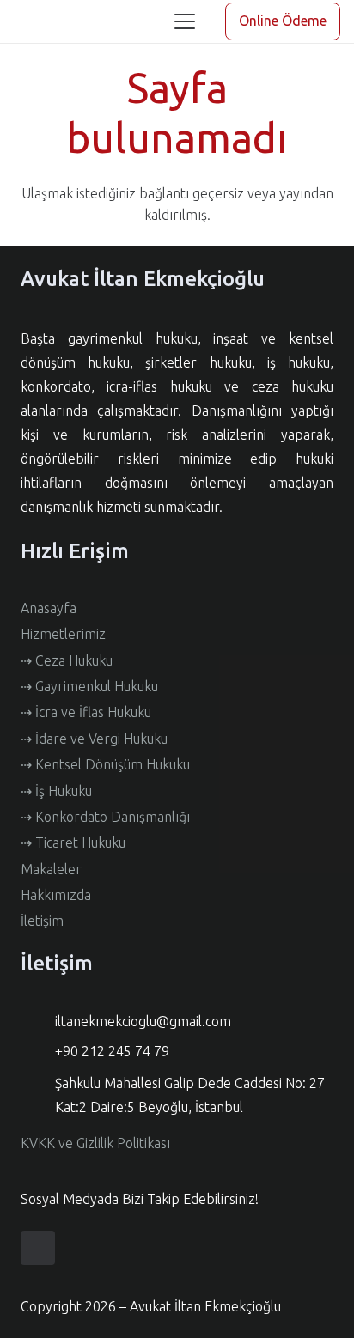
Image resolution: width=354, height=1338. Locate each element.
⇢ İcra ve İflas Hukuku (86, 712)
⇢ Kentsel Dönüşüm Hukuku (105, 764)
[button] (184, 21)
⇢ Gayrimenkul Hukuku (89, 686)
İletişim (42, 920)
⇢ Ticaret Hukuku (73, 842)
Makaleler (51, 869)
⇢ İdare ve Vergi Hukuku (94, 738)
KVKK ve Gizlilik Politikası (95, 1143)
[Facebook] (38, 1248)
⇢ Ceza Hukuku (67, 660)
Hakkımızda (56, 895)
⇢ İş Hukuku (56, 791)
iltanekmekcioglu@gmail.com (143, 1021)
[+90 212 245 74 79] (38, 1051)
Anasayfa (48, 608)
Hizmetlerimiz (63, 634)
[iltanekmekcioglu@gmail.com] (38, 1021)
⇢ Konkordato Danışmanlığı (105, 816)
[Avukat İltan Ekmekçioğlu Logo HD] (28, 22)
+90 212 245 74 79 (112, 1051)
